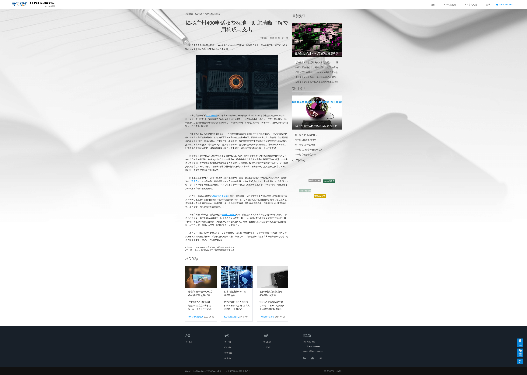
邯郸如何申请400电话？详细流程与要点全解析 (214, 250)
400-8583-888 (505, 4)
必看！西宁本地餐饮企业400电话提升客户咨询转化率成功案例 (318, 72)
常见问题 (267, 341)
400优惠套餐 (450, 4)
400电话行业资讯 (212, 13)
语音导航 (195, 181)
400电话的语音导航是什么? (308, 149)
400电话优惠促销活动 (305, 139)
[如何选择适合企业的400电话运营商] (272, 276)
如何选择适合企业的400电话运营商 (271, 293)
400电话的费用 (229, 214)
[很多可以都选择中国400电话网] (237, 276)
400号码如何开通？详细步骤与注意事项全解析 (214, 247)
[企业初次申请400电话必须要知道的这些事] (201, 276)
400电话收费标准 (220, 196)
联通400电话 (305, 182)
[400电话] (19, 4)
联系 (488, 4)
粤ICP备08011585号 (333, 371)
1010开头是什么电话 (305, 144)
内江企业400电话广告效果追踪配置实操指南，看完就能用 (318, 82)
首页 (433, 4)
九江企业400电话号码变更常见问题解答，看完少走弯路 (318, 62)
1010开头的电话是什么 (306, 134)
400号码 (322, 192)
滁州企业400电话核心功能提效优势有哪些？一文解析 (318, 77)
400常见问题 (471, 4)
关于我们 (228, 341)
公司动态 (228, 347)
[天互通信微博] (320, 358)
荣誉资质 (228, 352)
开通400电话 (319, 178)
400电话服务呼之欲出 (305, 154)
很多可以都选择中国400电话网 (235, 293)
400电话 (198, 13)
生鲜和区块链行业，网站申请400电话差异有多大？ (318, 67)
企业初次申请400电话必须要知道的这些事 (200, 293)
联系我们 (228, 358)
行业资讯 (267, 347)
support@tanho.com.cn (313, 351)
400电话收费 (211, 115)
